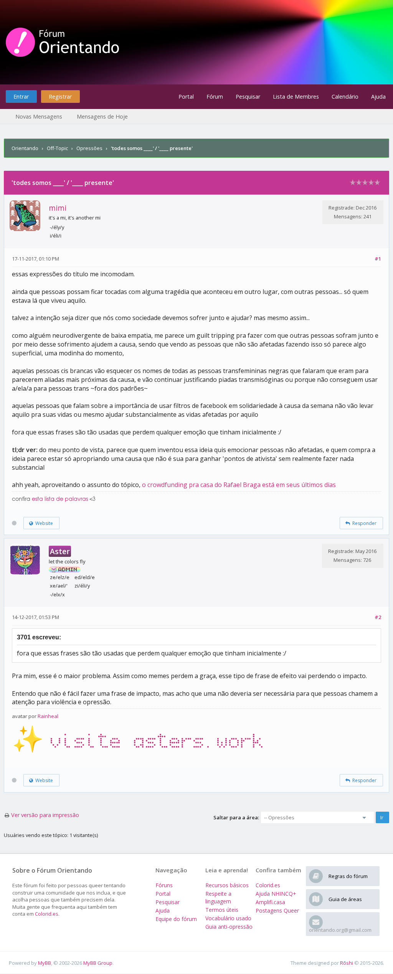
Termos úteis (221, 909)
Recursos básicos (227, 885)
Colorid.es (46, 913)
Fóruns (164, 885)
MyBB (44, 962)
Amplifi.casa (270, 902)
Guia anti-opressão (229, 926)
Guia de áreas (345, 899)
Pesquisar (248, 96)
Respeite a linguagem (218, 897)
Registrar (60, 96)
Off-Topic (57, 148)
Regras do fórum (348, 876)
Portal (186, 96)
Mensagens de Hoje (102, 116)
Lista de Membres (296, 96)
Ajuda (378, 96)
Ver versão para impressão (45, 815)
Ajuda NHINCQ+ (276, 893)
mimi (57, 208)
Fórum (214, 96)
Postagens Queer (277, 910)
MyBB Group (97, 962)
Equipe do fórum (176, 919)
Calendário (345, 96)
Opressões (89, 148)
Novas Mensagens (38, 116)
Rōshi (346, 962)
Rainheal (48, 716)
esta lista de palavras (60, 499)
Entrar (21, 96)
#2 (378, 617)
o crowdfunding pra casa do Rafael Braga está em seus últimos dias (239, 484)
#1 (378, 258)
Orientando (25, 148)
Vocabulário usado (228, 918)
